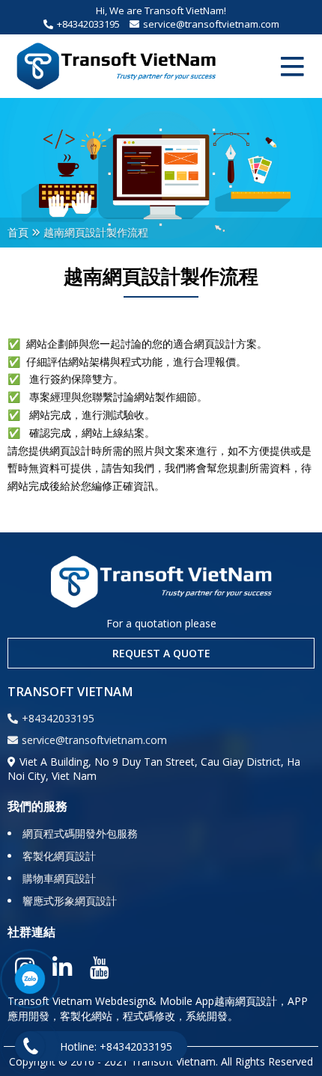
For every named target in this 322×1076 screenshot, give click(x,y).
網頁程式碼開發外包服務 (80, 833)
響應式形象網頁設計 (69, 901)
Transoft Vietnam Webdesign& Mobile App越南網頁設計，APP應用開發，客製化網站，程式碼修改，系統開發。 (157, 1008)
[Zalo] (30, 979)
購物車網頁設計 (59, 878)
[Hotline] (30, 1046)
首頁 (17, 232)
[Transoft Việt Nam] (116, 66)
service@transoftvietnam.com (211, 24)
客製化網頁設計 (59, 856)
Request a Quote (161, 653)
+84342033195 (88, 24)
